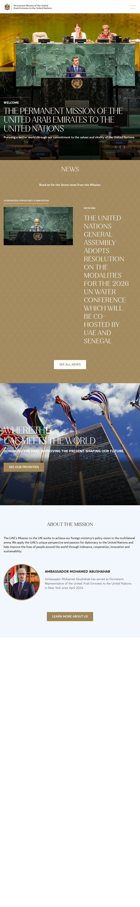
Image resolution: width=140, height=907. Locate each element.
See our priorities (24, 467)
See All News (70, 364)
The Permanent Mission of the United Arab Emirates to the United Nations (63, 120)
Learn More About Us (70, 616)
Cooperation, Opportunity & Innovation (26, 200)
